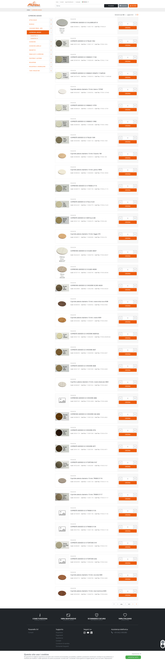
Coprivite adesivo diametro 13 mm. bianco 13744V (86, 89)
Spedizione (59, 638)
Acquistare (59, 632)
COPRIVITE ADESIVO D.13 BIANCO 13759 (83, 105)
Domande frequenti (62, 646)
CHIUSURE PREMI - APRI (35, 28)
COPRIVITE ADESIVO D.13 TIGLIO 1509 (82, 137)
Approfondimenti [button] (69, 2)
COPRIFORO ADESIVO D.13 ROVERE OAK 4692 (85, 414)
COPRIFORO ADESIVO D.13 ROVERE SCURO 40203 (86, 285)
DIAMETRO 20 (34, 38)
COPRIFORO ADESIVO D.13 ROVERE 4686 (83, 398)
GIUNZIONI (32, 42)
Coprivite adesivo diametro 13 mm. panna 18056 (86, 170)
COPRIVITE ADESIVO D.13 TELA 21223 (82, 202)
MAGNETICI (32, 50)
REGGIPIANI (32, 62)
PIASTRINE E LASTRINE (35, 58)
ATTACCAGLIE (33, 20)
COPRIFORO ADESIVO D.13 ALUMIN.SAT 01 (84, 22)
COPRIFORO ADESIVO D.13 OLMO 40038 (83, 269)
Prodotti (111, 6)
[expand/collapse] (51, 20)
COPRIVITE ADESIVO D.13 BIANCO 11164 (83, 57)
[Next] (133, 604)
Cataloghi (78, 2)
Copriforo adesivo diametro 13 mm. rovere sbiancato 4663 (89, 382)
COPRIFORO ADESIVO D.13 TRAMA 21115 (83, 186)
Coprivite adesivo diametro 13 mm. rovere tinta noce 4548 (89, 301)
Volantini (124, 6)
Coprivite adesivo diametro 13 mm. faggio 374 (85, 234)
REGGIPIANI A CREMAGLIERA (37, 66)
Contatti (62, 2)
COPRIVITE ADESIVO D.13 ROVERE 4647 (83, 350)
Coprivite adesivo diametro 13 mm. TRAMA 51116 (86, 478)
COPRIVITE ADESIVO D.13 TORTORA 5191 (83, 543)
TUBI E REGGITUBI (34, 70)
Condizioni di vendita (62, 643)
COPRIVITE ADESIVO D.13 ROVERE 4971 (83, 446)
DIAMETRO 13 (34, 36)
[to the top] (162, 646)
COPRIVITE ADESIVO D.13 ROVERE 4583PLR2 (84, 334)
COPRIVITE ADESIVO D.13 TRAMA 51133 (83, 510)
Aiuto (57, 2)
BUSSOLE (31, 24)
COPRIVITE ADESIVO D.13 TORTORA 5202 (83, 559)
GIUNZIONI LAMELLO (35, 46)
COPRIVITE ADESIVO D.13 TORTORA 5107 (83, 462)
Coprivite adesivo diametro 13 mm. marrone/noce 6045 (88, 591)
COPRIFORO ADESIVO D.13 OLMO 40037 (83, 251)
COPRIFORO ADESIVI (37, 10)
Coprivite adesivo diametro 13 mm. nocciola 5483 (86, 575)
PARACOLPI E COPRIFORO (36, 54)
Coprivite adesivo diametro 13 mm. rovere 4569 (85, 317)
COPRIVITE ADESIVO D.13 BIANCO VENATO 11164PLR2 (87, 73)
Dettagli (62, 25)
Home (28, 10)
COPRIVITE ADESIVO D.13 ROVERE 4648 (83, 366)
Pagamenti (59, 635)
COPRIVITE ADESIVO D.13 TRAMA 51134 (83, 527)
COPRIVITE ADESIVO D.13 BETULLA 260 (82, 218)
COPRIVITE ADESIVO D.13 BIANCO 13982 (83, 121)
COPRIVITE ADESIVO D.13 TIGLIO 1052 (82, 41)
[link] (34, 3)
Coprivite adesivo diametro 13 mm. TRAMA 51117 (86, 494)
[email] (162, 642)
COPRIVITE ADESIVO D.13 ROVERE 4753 (83, 430)
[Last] (136, 604)
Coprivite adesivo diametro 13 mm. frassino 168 (85, 153)
